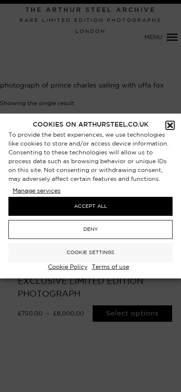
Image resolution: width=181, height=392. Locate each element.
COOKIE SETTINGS (90, 252)
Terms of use (110, 267)
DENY (90, 229)
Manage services (37, 190)
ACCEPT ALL (90, 206)
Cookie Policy (68, 267)
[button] (170, 125)
